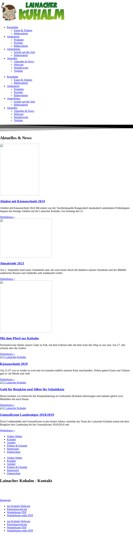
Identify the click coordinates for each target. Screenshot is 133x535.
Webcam (18, 64)
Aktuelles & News (24, 61)
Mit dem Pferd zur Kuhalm (19, 338)
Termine (18, 70)
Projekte (18, 42)
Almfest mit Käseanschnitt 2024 (22, 201)
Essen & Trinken (23, 30)
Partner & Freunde (17, 445)
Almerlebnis (13, 49)
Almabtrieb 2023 (12, 263)
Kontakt (11, 439)
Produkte (19, 39)
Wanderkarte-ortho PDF (20, 515)
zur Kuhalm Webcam (18, 506)
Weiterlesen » (7, 217)
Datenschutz (13, 451)
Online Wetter (14, 436)
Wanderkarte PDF (17, 512)
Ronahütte (12, 27)
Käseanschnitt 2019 (14, 364)
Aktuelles (12, 58)
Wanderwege (21, 67)
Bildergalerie (21, 33)
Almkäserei (13, 36)
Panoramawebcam (17, 509)
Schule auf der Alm (24, 52)
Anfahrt (11, 442)
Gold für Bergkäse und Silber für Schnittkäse (32, 389)
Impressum (13, 448)
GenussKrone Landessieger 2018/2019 (27, 415)
